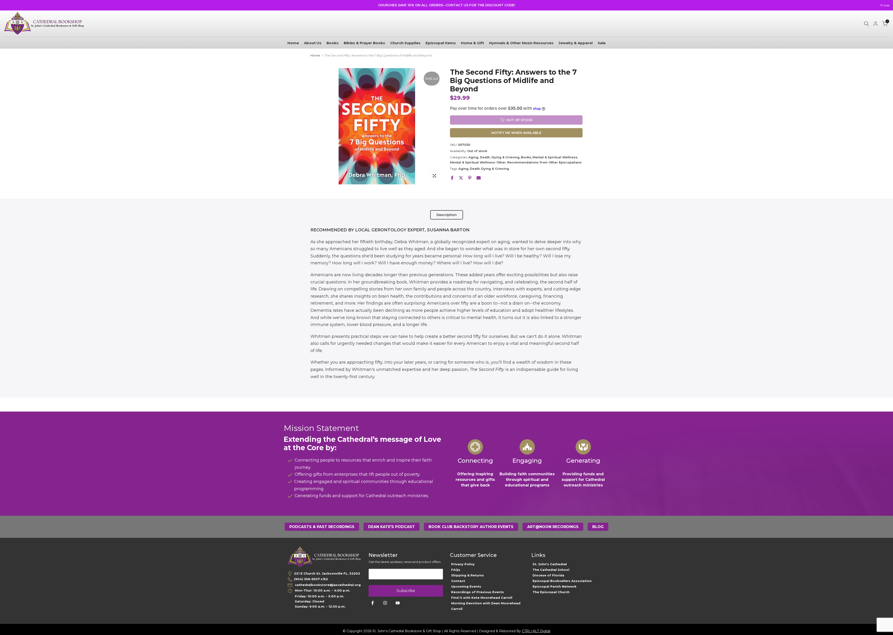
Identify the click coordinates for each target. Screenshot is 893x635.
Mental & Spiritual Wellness (555, 157)
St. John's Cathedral (550, 564)
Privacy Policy (463, 564)
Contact (458, 581)
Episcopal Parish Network (554, 586)
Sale (602, 43)
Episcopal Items (441, 43)
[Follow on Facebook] (373, 603)
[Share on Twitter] (461, 178)
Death (475, 168)
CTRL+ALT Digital (536, 631)
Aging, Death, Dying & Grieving (494, 157)
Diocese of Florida (548, 575)
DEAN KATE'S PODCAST (391, 527)
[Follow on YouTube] (398, 603)
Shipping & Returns (467, 575)
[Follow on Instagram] (385, 603)
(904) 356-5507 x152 (311, 579)
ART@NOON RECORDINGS (553, 527)
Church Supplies (405, 43)
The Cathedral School (551, 570)
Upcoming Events (466, 586)
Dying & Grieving (495, 168)
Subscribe (406, 590)
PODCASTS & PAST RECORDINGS (321, 527)
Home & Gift (472, 43)
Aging (463, 168)
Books (333, 43)
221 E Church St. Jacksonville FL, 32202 (327, 573)
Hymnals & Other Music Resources (521, 43)
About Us (312, 43)
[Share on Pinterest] (470, 178)
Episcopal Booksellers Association (562, 581)
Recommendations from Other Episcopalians (544, 162)
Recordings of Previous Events (477, 592)
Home (293, 43)
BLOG (598, 527)
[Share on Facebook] (452, 178)
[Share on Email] (478, 178)
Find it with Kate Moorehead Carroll (481, 597)
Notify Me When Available (516, 133)
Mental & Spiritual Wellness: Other (478, 162)
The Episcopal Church (551, 592)
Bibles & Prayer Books (364, 43)
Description (447, 215)
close (9, 5)
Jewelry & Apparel (576, 43)
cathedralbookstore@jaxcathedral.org (327, 585)
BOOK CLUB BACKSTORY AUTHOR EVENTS (471, 527)
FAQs (455, 570)
